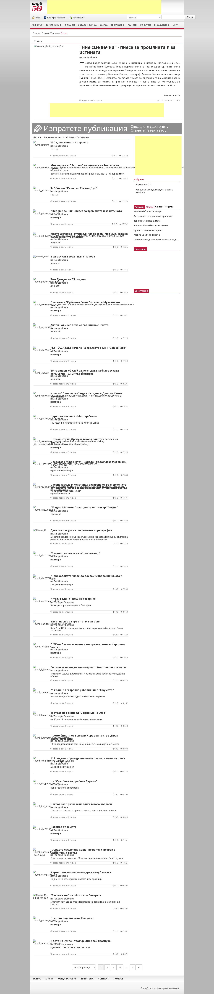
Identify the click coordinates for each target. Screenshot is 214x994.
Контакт (103, 978)
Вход (37, 18)
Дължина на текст (54, 137)
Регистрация (78, 18)
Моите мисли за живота (147, 234)
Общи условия (67, 978)
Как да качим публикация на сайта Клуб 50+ (154, 191)
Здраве (82, 25)
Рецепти (132, 25)
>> (139, 967)
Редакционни (162, 25)
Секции (36, 33)
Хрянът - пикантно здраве (148, 230)
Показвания (83, 137)
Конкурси (145, 25)
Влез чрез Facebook (56, 18)
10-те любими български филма (151, 225)
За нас (37, 978)
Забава (103, 25)
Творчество (117, 25)
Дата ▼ (37, 137)
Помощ (118, 978)
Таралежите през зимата (147, 220)
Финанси (70, 25)
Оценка (70, 137)
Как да (93, 25)
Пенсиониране (53, 25)
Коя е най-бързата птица (147, 211)
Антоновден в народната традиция (153, 216)
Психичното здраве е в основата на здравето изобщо (157, 239)
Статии (46, 33)
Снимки (159, 207)
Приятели (87, 978)
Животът (37, 25)
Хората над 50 (143, 184)
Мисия (49, 978)
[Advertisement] (104, 7)
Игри (175, 25)
